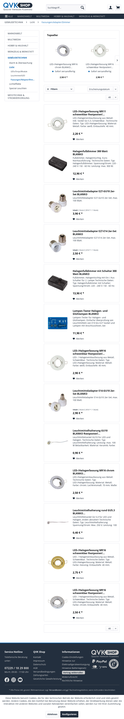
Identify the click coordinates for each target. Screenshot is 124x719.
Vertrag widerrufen (73, 672)
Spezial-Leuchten (18, 88)
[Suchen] (82, 8)
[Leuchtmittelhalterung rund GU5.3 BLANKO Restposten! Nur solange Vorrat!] (58, 522)
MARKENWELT (15, 33)
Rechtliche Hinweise (72, 680)
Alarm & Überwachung (20, 62)
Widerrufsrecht (69, 677)
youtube (20, 680)
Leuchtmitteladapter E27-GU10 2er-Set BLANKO (94, 193)
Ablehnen (52, 714)
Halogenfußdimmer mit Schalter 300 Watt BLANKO (95, 272)
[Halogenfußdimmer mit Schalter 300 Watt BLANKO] (58, 283)
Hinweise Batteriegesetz (74, 668)
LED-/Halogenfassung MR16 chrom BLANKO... (64, 66)
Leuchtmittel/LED (18, 75)
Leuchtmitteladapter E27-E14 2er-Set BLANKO (94, 233)
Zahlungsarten (40, 675)
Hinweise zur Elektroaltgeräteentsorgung (76, 662)
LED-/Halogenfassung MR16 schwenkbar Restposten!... (100, 66)
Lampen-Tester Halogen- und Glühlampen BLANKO (90, 312)
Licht (11, 67)
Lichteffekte (15, 83)
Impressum (39, 660)
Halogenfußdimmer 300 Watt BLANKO (90, 153)
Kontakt (37, 657)
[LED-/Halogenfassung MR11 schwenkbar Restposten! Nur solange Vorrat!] (58, 123)
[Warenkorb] (118, 8)
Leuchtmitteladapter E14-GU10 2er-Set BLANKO (94, 392)
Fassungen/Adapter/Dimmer (24, 79)
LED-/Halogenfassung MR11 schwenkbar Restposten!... (89, 113)
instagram (14, 680)
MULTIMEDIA (14, 39)
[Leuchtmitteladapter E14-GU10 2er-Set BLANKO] (58, 402)
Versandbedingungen (44, 671)
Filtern (53, 89)
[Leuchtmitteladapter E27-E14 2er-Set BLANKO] (58, 243)
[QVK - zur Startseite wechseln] (18, 7)
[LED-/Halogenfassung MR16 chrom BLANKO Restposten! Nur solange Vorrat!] (63, 50)
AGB (35, 668)
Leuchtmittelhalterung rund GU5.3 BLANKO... (94, 512)
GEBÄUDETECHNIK (17, 57)
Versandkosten (55, 690)
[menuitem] (66, 8)
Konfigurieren (69, 714)
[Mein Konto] (111, 8)
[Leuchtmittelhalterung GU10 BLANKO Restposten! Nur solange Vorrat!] (58, 442)
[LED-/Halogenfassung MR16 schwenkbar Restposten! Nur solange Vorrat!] (99, 50)
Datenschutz (39, 664)
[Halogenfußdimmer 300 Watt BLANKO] (58, 163)
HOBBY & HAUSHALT (18, 45)
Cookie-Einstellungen (72, 657)
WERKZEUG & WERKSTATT (21, 51)
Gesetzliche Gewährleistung (47, 678)
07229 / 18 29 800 (17, 668)
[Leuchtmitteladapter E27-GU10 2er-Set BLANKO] (58, 203)
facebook (7, 680)
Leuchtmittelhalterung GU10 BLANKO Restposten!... (90, 432)
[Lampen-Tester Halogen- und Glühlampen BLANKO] (58, 323)
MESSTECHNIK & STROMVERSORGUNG (18, 96)
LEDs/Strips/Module (19, 71)
